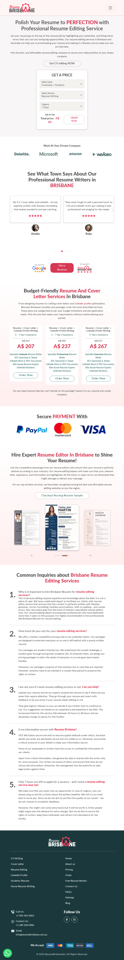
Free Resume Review (76, 881)
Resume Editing (19, 869)
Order (68, 875)
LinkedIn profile (83, 303)
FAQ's (68, 892)
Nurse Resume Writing (23, 886)
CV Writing (17, 858)
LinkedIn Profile (19, 875)
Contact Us (71, 886)
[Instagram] (75, 920)
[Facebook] (67, 920)
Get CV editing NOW (62, 63)
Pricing (69, 869)
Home (68, 858)
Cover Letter (17, 864)
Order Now (26, 375)
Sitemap (69, 897)
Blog (67, 903)
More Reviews (62, 267)
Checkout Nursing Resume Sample (62, 495)
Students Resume (20, 881)
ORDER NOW (74, 119)
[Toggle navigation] (110, 8)
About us (70, 864)
